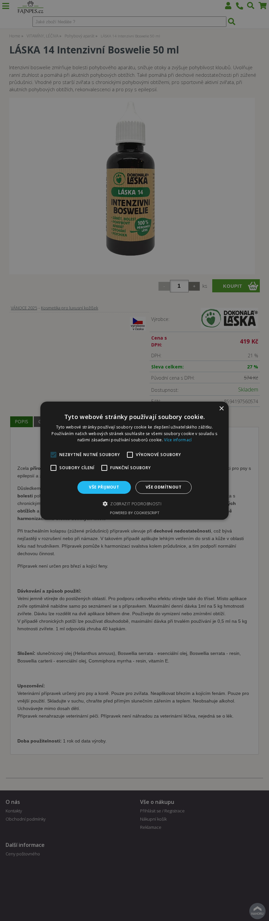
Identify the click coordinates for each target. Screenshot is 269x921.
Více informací (178, 440)
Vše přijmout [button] (104, 487)
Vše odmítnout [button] (163, 487)
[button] (134, 503)
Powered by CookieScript (134, 512)
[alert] (134, 460)
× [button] (221, 408)
